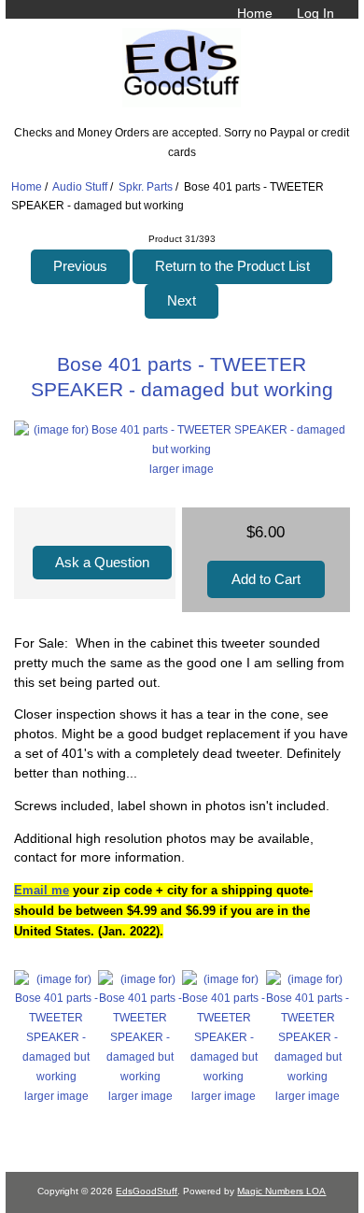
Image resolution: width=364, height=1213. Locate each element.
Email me (41, 890)
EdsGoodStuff (146, 1191)
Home (255, 13)
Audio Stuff (79, 186)
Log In (315, 13)
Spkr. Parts (146, 186)
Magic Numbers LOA (281, 1191)
